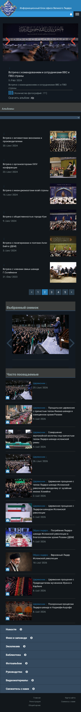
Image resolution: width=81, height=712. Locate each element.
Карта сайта (70, 698)
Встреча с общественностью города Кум (25, 216)
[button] (77, 14)
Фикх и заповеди (16, 637)
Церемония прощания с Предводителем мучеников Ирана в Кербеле (53, 583)
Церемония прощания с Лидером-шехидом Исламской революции (53, 509)
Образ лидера (40, 530)
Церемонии (39, 383)
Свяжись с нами (68, 701)
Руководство (14, 671)
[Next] (71, 292)
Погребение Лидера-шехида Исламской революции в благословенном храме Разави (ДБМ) (53, 534)
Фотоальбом (14, 663)
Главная (36, 698)
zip (32, 97)
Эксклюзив (13, 646)
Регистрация (34, 701)
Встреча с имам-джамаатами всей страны (25, 190)
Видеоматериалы (17, 680)
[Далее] (10, 93)
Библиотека (13, 654)
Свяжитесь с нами (17, 688)
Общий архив (34, 705)
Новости (11, 629)
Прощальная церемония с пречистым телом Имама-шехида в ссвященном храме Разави (54, 411)
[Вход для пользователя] (71, 14)
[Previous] (31, 292)
